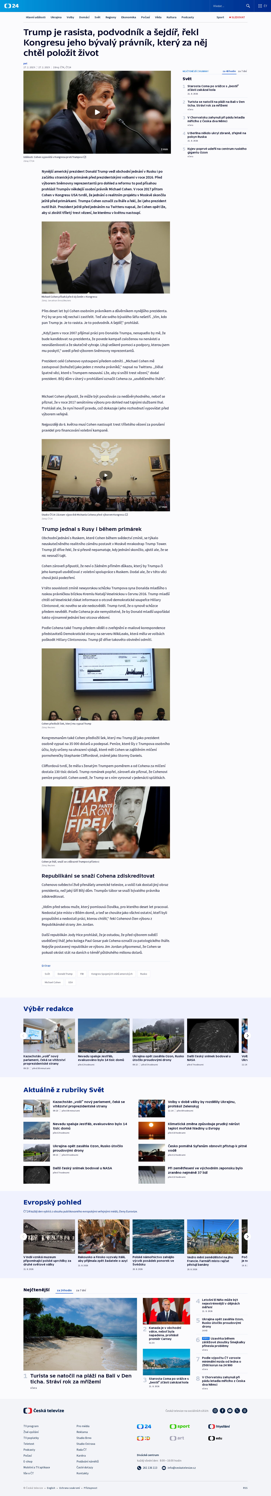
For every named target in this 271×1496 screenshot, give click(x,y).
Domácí (84, 17)
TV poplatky (31, 1438)
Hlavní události (36, 17)
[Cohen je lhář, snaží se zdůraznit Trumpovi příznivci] (106, 822)
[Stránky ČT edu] (215, 1438)
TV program (31, 1426)
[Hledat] (248, 6)
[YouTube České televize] (230, 1411)
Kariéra (81, 1455)
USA (70, 982)
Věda (158, 17)
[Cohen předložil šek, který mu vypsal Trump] (106, 684)
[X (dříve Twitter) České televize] (237, 1411)
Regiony (111, 17)
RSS (245, 1488)
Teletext (28, 1444)
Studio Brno (84, 1438)
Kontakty (82, 1473)
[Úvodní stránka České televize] (44, 1411)
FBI (82, 973)
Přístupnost (90, 1488)
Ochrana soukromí (69, 1488)
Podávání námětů (88, 1461)
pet (25, 63)
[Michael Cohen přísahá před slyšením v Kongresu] (106, 257)
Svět (97, 17)
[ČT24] (11, 6)
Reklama (82, 1432)
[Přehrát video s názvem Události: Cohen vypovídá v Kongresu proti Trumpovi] (97, 112)
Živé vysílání (31, 1432)
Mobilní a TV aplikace (36, 1467)
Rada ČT (82, 1449)
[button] (97, 112)
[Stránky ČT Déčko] (143, 1438)
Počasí (145, 17)
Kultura (171, 17)
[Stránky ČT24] (144, 1426)
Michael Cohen (53, 982)
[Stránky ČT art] (177, 1438)
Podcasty (188, 17)
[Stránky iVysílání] (219, 1426)
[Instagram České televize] (215, 1411)
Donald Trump (65, 973)
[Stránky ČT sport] (180, 1426)
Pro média (83, 1426)
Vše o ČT (28, 1473)
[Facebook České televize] (222, 1411)
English (51, 1488)
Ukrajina (56, 17)
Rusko (143, 973)
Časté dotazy (85, 1467)
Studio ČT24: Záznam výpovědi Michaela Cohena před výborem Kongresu (83, 514)
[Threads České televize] (245, 1411)
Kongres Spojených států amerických (112, 973)
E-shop (27, 1461)
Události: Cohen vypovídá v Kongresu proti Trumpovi (53, 157)
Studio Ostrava (86, 1444)
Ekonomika (128, 17)
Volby (70, 17)
